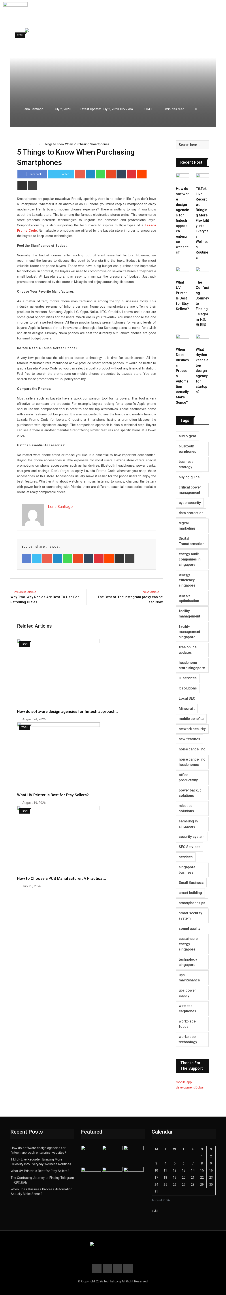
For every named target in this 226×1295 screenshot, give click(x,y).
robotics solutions (186, 808)
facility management (189, 613)
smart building (190, 893)
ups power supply (187, 993)
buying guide (189, 477)
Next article (151, 592)
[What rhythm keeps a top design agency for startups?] (202, 339)
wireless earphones (187, 1008)
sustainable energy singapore (188, 944)
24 (156, 1185)
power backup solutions (190, 793)
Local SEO (187, 698)
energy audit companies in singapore (190, 559)
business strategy (186, 464)
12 (174, 1170)
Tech (34, 144)
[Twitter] (37, 558)
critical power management (190, 490)
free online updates (187, 650)
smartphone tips (192, 903)
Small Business (191, 882)
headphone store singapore (192, 665)
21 (192, 1178)
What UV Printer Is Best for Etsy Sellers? (53, 795)
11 (165, 1170)
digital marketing (187, 525)
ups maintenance (189, 977)
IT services (188, 678)
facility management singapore (189, 631)
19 (174, 1178)
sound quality (189, 928)
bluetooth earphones (187, 449)
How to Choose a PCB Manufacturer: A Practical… (61, 878)
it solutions (188, 688)
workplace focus (187, 1024)
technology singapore (188, 962)
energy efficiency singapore (187, 580)
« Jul (155, 1211)
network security (192, 729)
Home (23, 144)
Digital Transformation (191, 541)
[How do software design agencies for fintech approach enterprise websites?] (182, 178)
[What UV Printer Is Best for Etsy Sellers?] (182, 272)
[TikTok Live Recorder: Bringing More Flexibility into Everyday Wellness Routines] (202, 178)
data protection (191, 513)
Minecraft (187, 708)
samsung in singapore (188, 824)
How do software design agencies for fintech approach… (67, 711)
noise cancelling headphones (192, 762)
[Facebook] (26, 558)
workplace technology (188, 1039)
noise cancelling (192, 749)
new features (189, 739)
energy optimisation (189, 598)
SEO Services (189, 847)
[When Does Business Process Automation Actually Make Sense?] (182, 339)
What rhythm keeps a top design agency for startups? (202, 370)
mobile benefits (191, 719)
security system (192, 837)
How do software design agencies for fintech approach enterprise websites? (182, 220)
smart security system (190, 915)
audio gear (187, 436)
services (186, 857)
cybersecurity (190, 503)
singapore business (187, 870)
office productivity (188, 777)
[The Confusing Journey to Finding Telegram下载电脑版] (202, 272)
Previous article (25, 592)
